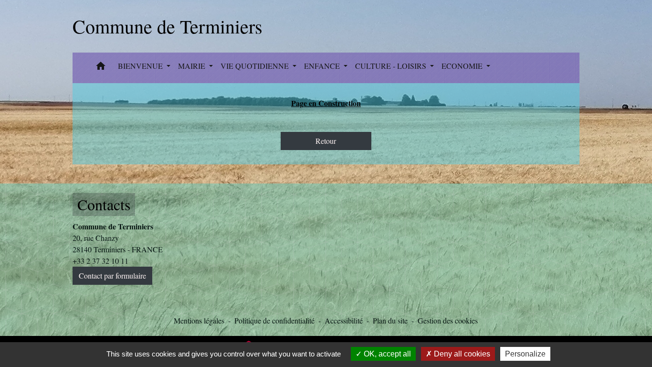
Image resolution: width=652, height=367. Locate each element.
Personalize (525, 354)
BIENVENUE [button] (141, 66)
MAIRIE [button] (192, 66)
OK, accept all (386, 354)
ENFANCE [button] (323, 66)
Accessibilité (344, 320)
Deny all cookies (461, 354)
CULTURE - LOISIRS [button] (391, 66)
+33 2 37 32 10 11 (100, 261)
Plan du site (390, 320)
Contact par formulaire (112, 275)
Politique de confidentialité (274, 320)
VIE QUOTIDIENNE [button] (256, 66)
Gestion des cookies (448, 320)
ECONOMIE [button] (463, 66)
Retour (325, 141)
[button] (100, 67)
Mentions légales (199, 320)
